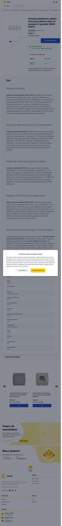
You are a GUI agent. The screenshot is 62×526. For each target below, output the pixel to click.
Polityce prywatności (22, 266)
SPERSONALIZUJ (23, 270)
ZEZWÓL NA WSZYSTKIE (38, 270)
